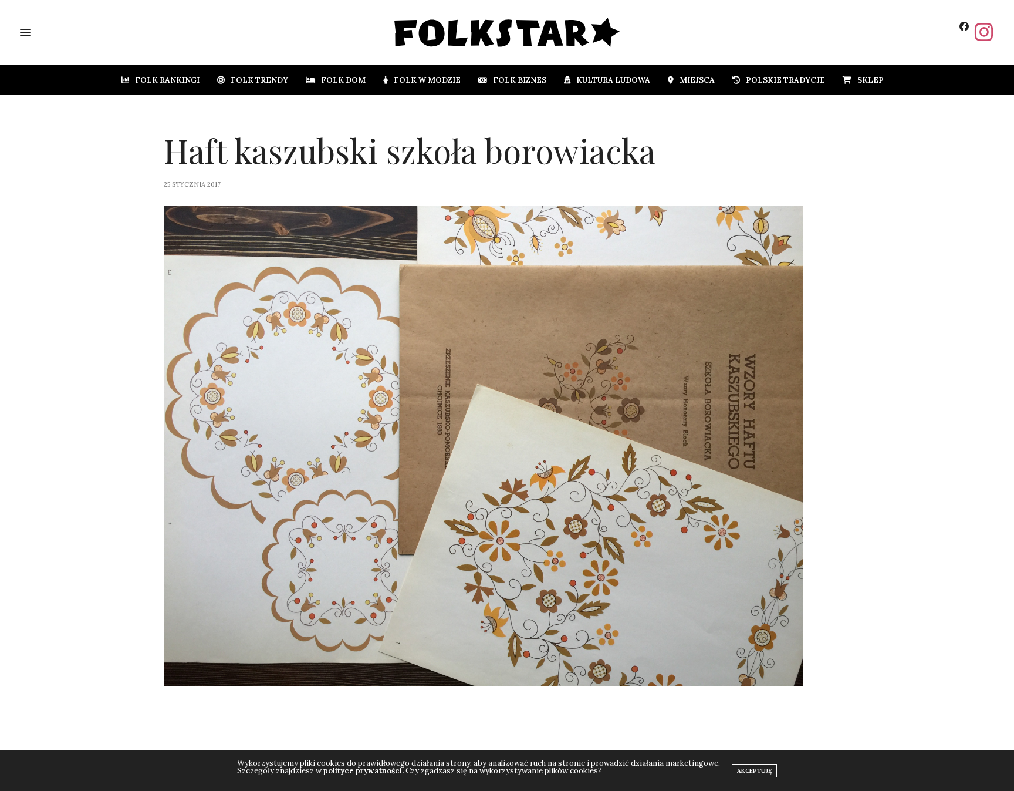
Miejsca (697, 80)
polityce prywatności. (363, 771)
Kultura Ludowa (613, 80)
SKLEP (870, 80)
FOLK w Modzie (427, 80)
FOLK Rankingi (167, 80)
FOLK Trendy (259, 80)
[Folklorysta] (507, 32)
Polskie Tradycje (785, 80)
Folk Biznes (519, 80)
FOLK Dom (343, 80)
